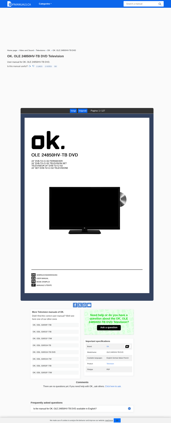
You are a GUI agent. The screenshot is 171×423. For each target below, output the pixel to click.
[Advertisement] (85, 27)
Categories (44, 4)
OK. (108, 346)
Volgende (83, 111)
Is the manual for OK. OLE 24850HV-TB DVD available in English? (65, 409)
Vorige (73, 111)
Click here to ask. (113, 386)
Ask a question (108, 327)
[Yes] (30, 66)
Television (110, 364)
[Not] (33, 66)
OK (117, 420)
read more (109, 420)
